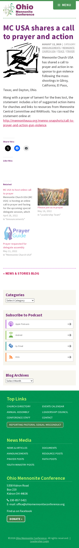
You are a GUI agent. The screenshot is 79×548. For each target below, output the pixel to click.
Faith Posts (49, 459)
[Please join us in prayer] (53, 197)
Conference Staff (18, 417)
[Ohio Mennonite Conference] (18, 10)
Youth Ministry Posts (20, 464)
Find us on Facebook (19, 511)
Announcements (51, 47)
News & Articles (17, 447)
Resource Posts (52, 453)
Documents (49, 447)
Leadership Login (39, 541)
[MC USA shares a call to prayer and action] (21, 60)
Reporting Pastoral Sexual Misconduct (35, 424)
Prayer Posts (15, 459)
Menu (66, 5)
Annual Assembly (18, 412)
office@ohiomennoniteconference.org (40, 504)
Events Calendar (53, 406)
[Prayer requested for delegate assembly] (18, 233)
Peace (61, 51)
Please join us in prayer (50, 207)
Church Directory (18, 406)
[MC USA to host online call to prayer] (20, 204)
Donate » (16, 519)
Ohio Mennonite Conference (31, 538)
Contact (47, 417)
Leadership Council (55, 412)
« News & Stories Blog (21, 273)
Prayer (70, 51)
